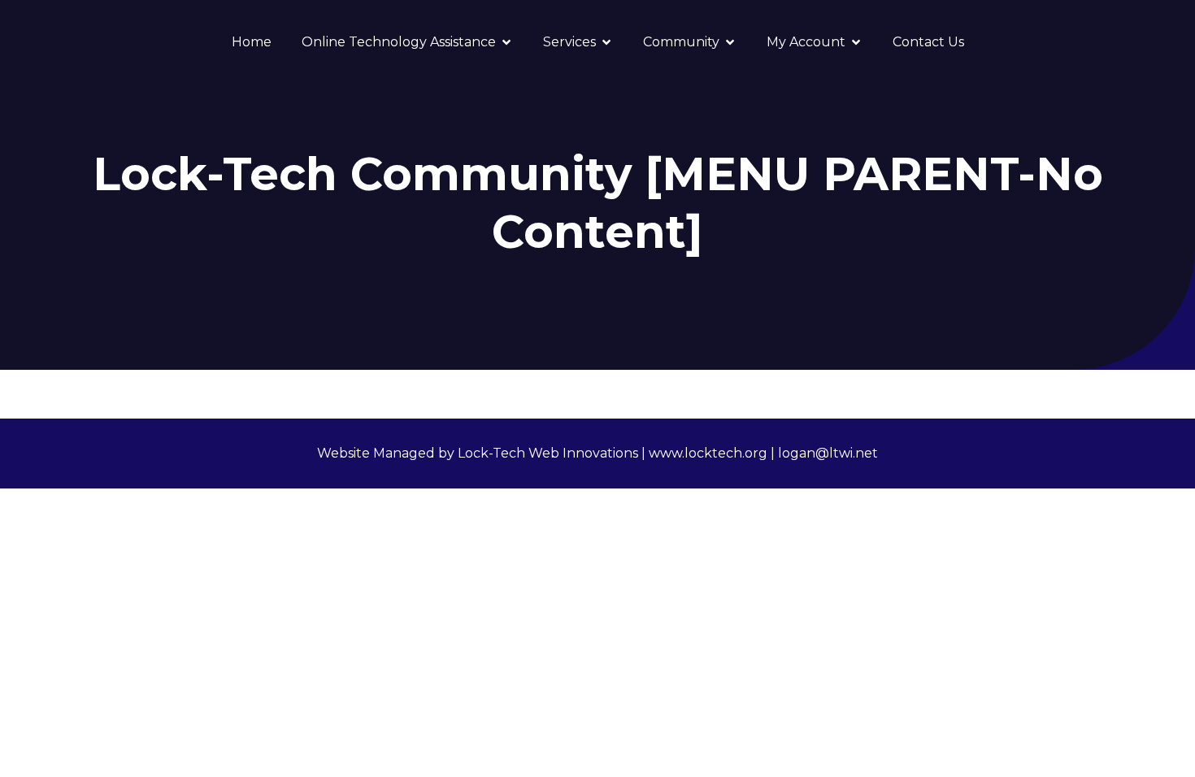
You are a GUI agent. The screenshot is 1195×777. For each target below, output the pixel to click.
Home (252, 42)
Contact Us (928, 42)
